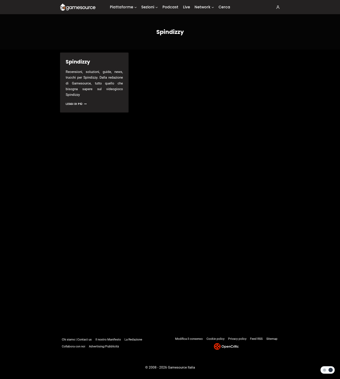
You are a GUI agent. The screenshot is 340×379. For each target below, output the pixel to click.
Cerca (224, 7)
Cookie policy (215, 338)
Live (186, 7)
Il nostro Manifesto (108, 339)
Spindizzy (78, 61)
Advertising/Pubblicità (104, 346)
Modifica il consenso (189, 338)
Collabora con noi (73, 346)
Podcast (170, 7)
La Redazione (133, 339)
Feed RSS (256, 338)
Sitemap (271, 338)
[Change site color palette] (328, 370)
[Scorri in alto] (328, 363)
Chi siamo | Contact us (77, 339)
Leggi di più (76, 104)
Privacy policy (237, 338)
